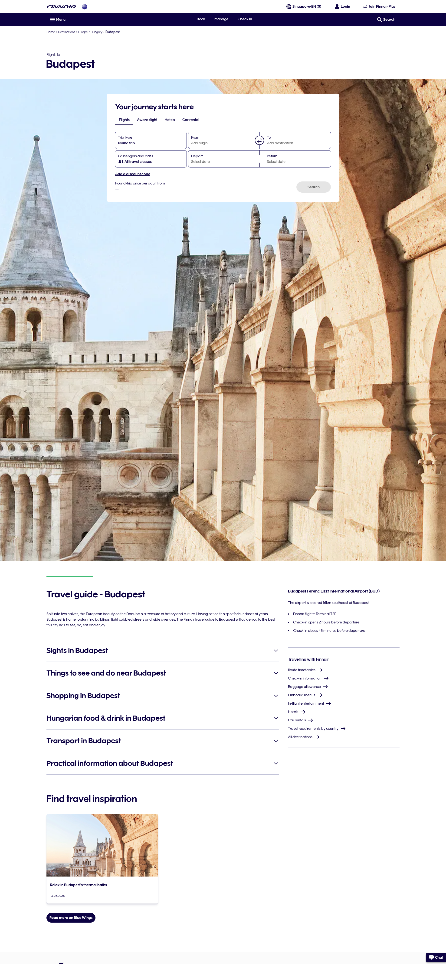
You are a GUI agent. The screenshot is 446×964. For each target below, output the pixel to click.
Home (50, 32)
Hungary (96, 32)
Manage (221, 19)
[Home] (61, 7)
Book (201, 19)
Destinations (66, 32)
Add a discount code (132, 174)
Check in (245, 19)
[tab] (124, 119)
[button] (259, 140)
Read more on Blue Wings (70, 918)
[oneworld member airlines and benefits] (84, 7)
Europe (83, 32)
